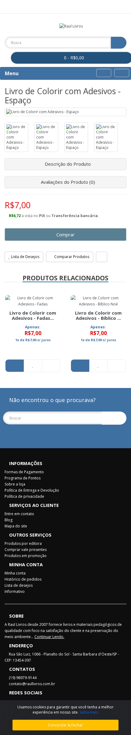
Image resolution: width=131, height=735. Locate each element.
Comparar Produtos (71, 256)
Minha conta (15, 573)
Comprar (65, 234)
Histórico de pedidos (23, 579)
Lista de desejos (19, 585)
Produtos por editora (23, 543)
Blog (8, 520)
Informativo (15, 591)
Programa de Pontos (23, 478)
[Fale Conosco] (7, 6)
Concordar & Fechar (65, 725)
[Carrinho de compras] (114, 6)
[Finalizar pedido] (121, 6)
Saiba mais (89, 712)
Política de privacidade (24, 496)
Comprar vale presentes (26, 549)
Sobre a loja (15, 484)
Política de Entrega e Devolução (32, 490)
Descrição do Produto (67, 164)
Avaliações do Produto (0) (67, 182)
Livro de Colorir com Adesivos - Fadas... (32, 315)
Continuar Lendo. (49, 636)
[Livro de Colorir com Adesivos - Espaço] (65, 112)
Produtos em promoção (26, 555)
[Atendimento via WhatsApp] (15, 6)
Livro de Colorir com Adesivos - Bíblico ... (98, 315)
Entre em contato (19, 513)
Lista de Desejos (24, 256)
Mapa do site (16, 526)
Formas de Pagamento (24, 472)
